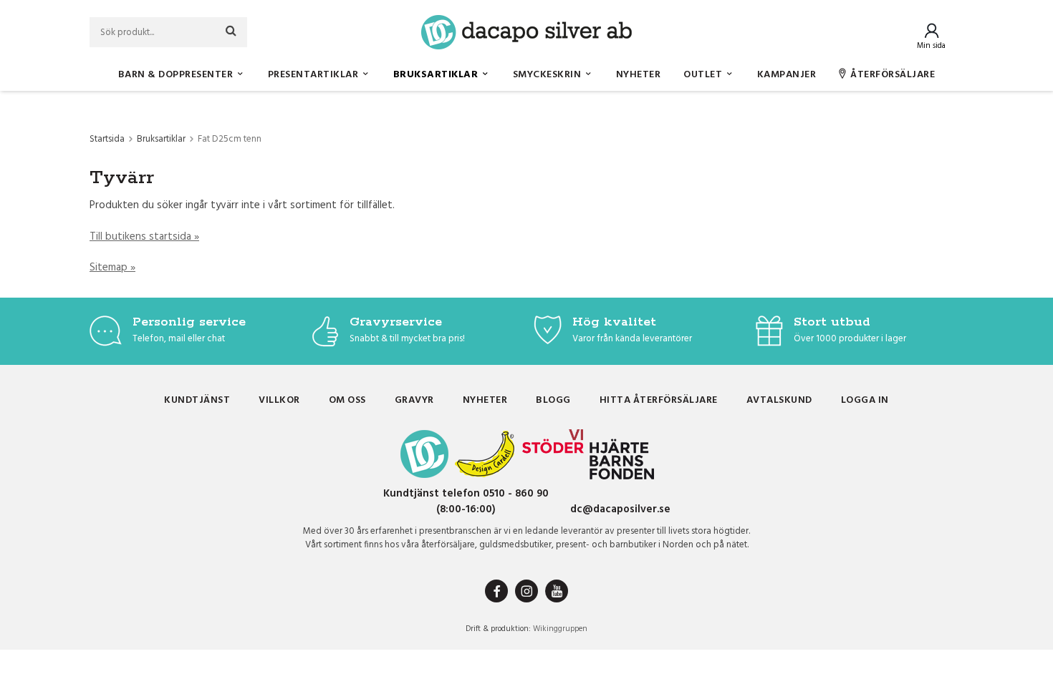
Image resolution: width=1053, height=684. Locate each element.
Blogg (553, 400)
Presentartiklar (313, 75)
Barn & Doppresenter (176, 75)
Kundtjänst (197, 400)
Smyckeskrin (547, 75)
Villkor (279, 400)
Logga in (865, 400)
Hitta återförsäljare (659, 400)
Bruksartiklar (436, 75)
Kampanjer (787, 75)
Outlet (702, 75)
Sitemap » (112, 267)
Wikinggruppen (560, 628)
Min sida (931, 45)
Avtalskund (779, 400)
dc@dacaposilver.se (620, 509)
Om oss (347, 400)
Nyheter (638, 75)
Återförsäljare (892, 75)
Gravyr (414, 400)
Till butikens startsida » (144, 236)
